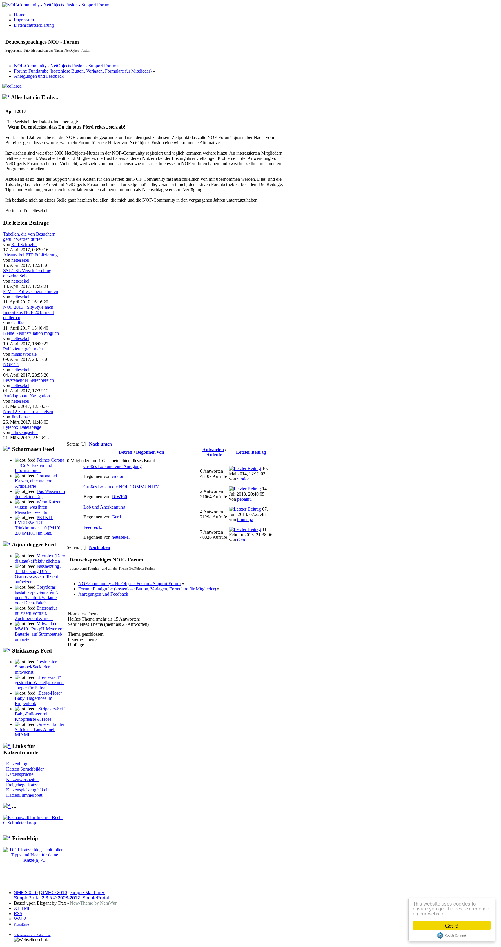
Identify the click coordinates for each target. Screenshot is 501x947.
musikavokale (24, 354)
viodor (118, 476)
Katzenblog (16, 763)
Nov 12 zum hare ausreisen (28, 411)
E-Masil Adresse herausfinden (30, 291)
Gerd (116, 516)
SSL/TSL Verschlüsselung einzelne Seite (27, 273)
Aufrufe (214, 454)
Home (19, 14)
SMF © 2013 (54, 892)
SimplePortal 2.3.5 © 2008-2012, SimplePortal (61, 897)
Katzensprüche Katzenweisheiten (22, 777)
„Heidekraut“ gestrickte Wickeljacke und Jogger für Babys (39, 682)
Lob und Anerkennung (104, 507)
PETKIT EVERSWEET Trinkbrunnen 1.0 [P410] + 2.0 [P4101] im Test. (39, 525)
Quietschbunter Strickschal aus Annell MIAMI (39, 729)
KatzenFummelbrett (24, 795)
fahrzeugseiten (24, 432)
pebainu (244, 499)
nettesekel (20, 260)
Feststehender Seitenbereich (28, 380)
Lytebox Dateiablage (22, 427)
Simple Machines (87, 892)
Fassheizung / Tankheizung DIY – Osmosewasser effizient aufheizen (38, 574)
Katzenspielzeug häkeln (28, 789)
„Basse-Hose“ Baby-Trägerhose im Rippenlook (38, 698)
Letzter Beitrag (251, 452)
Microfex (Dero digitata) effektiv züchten (40, 558)
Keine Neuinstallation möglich (31, 333)
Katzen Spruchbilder (25, 769)
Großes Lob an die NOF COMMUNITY (121, 486)
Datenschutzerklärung (34, 25)
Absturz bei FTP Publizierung (30, 254)
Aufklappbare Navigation (26, 395)
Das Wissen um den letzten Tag (40, 494)
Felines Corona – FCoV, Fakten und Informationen (39, 465)
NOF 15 (11, 364)
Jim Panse (20, 416)
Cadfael (18, 322)
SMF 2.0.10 (26, 892)
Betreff (125, 452)
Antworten (213, 449)
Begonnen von (150, 452)
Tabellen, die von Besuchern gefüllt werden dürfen (29, 237)
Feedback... (94, 527)
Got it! (451, 925)
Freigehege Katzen (23, 784)
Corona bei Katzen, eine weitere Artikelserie (36, 481)
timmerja (245, 519)
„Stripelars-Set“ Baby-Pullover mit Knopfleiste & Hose (40, 714)
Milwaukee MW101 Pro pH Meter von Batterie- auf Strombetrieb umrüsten (40, 631)
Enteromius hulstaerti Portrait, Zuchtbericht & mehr (36, 613)
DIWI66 (119, 496)
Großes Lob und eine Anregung (113, 466)
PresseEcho (21, 924)
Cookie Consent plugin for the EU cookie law (451, 935)
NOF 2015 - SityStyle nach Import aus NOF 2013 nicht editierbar (28, 312)
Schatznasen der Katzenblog (33, 935)
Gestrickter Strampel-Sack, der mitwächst (36, 667)
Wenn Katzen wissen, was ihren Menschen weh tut (38, 507)
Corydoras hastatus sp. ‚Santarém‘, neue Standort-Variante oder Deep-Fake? (36, 595)
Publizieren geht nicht (23, 348)
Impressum (24, 19)
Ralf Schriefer (24, 244)
